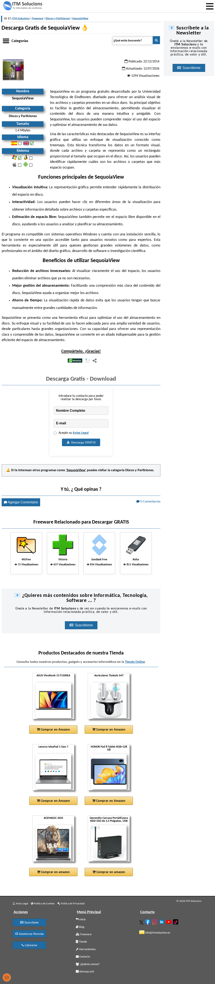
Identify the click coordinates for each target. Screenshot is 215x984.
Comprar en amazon (55, 872)
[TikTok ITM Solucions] (176, 921)
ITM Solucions (21, 18)
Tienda (82, 941)
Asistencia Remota (31, 933)
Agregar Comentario (22, 502)
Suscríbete (31, 922)
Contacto (84, 956)
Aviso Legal (81, 433)
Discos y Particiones (139, 470)
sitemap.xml (86, 971)
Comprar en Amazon (55, 729)
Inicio (82, 919)
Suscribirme (84, 625)
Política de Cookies (44, 903)
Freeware (86, 934)
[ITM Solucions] (22, 6)
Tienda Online (135, 662)
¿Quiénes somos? (89, 964)
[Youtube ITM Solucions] (169, 921)
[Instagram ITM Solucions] (155, 921)
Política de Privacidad (72, 903)
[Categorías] (6, 40)
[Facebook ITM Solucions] (148, 921)
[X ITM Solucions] (141, 921)
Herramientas (87, 949)
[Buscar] (156, 40)
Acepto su (74, 433)
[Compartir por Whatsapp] (75, 361)
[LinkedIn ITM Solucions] (162, 921)
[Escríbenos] (7, 978)
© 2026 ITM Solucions (188, 901)
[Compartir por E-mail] (87, 360)
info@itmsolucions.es (157, 932)
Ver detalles (55, 700)
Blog (81, 927)
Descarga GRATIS (82, 442)
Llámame (30, 945)
